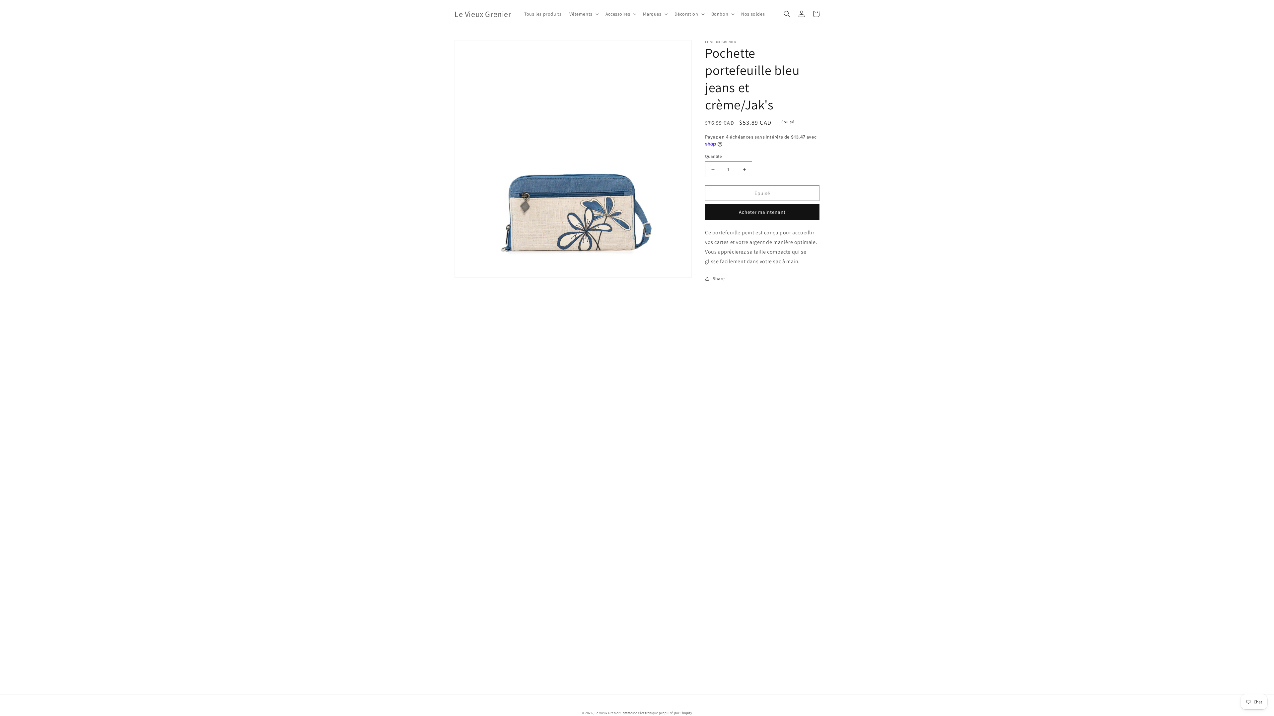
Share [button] (719, 278)
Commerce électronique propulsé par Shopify (656, 713)
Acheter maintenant (762, 212)
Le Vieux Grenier (607, 713)
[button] (583, 14)
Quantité (713, 156)
